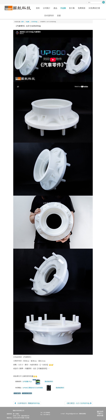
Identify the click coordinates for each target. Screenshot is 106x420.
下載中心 (100, 413)
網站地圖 (100, 415)
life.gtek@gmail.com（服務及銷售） (76, 413)
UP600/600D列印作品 (27, 393)
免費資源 (81, 8)
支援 (59, 15)
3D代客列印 (49, 15)
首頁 (38, 8)
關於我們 (100, 411)
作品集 (63, 8)
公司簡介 (46, 8)
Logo (18, 8)
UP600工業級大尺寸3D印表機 (33, 388)
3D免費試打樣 (94, 8)
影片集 (72, 8)
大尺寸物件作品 (17, 393)
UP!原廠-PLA (27, 381)
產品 (55, 8)
